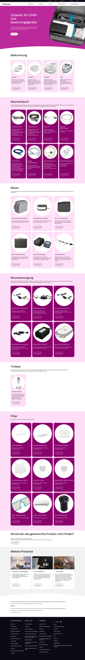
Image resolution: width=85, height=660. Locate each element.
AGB (54, 636)
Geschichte (13, 624)
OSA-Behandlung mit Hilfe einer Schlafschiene (31, 643)
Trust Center (13, 653)
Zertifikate (56, 638)
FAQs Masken (41, 642)
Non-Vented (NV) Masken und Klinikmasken (44, 639)
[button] (82, 4)
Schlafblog (27, 626)
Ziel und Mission (13, 626)
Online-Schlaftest (28, 624)
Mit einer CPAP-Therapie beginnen (31, 631)
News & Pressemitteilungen (44, 626)
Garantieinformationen (43, 651)
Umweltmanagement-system (16, 645)
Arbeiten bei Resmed (15, 633)
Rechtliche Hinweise (57, 633)
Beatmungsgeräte (42, 633)
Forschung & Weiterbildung (44, 649)
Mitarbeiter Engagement (15, 631)
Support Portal (42, 624)
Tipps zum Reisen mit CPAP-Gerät (31, 645)
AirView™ (41, 647)
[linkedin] (57, 621)
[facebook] (54, 621)
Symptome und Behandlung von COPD (31, 649)
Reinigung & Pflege (28, 639)
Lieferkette (13, 648)
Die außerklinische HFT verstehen (45, 636)
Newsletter (56, 640)
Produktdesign (13, 641)
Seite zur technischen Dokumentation (59, 608)
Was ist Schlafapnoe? (29, 628)
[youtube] (60, 621)
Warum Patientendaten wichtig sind (17, 650)
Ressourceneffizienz (14, 643)
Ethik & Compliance (14, 628)
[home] (6, 4)
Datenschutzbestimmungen (59, 626)
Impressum (56, 628)
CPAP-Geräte (41, 631)
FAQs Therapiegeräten (43, 644)
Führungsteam (13, 636)
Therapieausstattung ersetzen (30, 633)
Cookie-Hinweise (57, 631)
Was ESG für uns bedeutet (15, 638)
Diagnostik (41, 628)
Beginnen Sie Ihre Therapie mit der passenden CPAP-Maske (31, 637)
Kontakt (55, 624)
